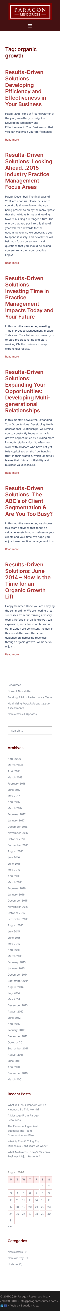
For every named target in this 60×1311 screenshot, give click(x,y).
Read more (12, 139)
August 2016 (16, 851)
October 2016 (16, 839)
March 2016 (15, 882)
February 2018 (17, 783)
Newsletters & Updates (22, 714)
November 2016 (18, 833)
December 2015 (18, 900)
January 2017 (16, 820)
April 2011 (14, 1067)
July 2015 (14, 931)
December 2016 (18, 826)
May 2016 (14, 869)
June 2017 (14, 789)
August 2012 (16, 1011)
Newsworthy (16, 1258)
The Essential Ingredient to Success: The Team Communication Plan (24, 1130)
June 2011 (14, 1060)
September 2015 (18, 919)
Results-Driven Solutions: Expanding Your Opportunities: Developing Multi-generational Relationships (27, 391)
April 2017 (14, 802)
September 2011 (18, 1048)
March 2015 (15, 956)
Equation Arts (29, 1305)
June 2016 (14, 863)
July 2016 (14, 857)
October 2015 (16, 913)
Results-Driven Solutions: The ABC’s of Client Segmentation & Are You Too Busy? (29, 501)
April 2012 (14, 1024)
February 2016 (17, 888)
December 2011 (17, 1036)
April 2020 (14, 758)
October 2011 (16, 1042)
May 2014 (14, 999)
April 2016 (14, 876)
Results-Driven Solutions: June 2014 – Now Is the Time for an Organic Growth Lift (28, 580)
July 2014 (14, 993)
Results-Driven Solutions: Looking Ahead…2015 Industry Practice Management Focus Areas (28, 171)
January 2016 (16, 894)
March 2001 (15, 1079)
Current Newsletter (20, 691)
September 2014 (18, 980)
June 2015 (14, 937)
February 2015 (17, 962)
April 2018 (14, 771)
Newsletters (15, 1252)
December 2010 (18, 1073)
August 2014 (16, 987)
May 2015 (14, 943)
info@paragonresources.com (38, 1301)
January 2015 (16, 968)
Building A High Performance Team (30, 697)
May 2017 (14, 796)
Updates (13, 1264)
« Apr (11, 1226)
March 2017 (15, 808)
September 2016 (18, 845)
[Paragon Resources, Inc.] (30, 11)
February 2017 (17, 814)
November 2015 (18, 906)
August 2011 (15, 1054)
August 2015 (16, 925)
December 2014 (18, 974)
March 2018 (15, 777)
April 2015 (14, 949)
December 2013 (18, 1005)
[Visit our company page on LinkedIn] (2, 1305)
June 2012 (14, 1017)
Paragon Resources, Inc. (33, 1296)
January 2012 (16, 1030)
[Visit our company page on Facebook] (5, 1305)
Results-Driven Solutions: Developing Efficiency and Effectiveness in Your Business (25, 88)
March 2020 (15, 765)
